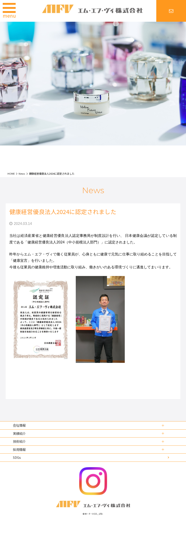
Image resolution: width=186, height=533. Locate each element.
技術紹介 (19, 441)
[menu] (5, 6)
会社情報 (19, 425)
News (22, 173)
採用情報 (19, 449)
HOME (11, 173)
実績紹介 (19, 433)
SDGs (17, 457)
